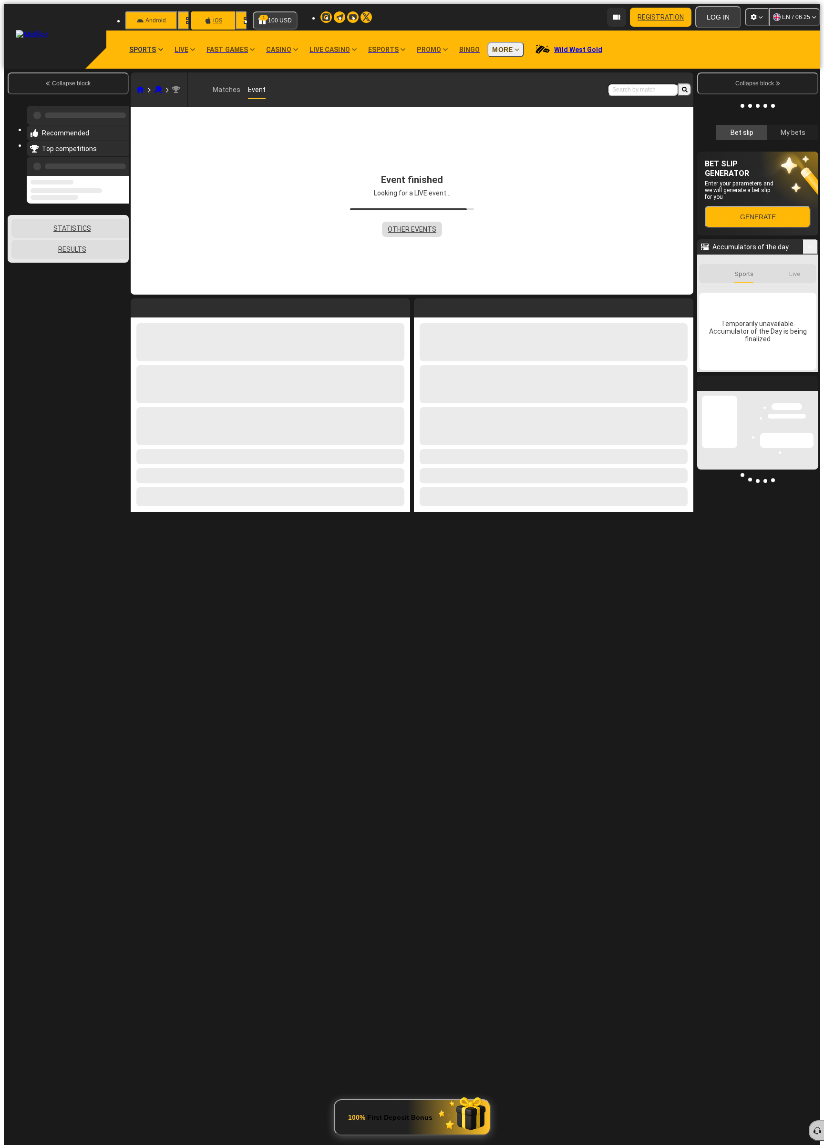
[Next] (443, 306)
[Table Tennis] (158, 89)
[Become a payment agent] (616, 17)
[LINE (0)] (140, 89)
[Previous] (119, 160)
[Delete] (684, 306)
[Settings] (757, 17)
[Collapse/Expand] (810, 374)
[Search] (684, 89)
